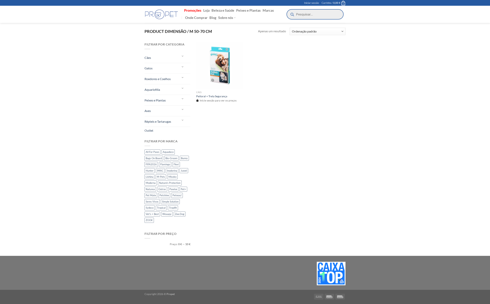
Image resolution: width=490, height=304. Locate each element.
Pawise (173, 189)
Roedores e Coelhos (158, 79)
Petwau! (177, 195)
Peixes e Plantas (248, 10)
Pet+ (183, 189)
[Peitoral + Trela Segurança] (219, 65)
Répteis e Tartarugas (158, 121)
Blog (212, 18)
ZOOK (149, 220)
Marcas (268, 10)
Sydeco (150, 207)
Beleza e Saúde (223, 10)
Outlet (149, 130)
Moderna (151, 182)
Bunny (184, 158)
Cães (148, 57)
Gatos (149, 68)
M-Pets (161, 176)
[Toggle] (183, 56)
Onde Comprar (196, 18)
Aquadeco (168, 151)
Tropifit (173, 207)
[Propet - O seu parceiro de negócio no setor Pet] (161, 14)
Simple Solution (170, 201)
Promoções (192, 10)
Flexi (176, 164)
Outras (162, 189)
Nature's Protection (169, 182)
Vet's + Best (152, 214)
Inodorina (172, 170)
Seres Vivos (152, 201)
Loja (206, 10)
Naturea (150, 189)
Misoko (172, 176)
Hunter (150, 170)
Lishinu (149, 176)
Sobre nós (225, 18)
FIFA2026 (151, 164)
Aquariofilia (152, 89)
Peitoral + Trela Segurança (211, 96)
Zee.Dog (179, 214)
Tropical (161, 207)
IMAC (160, 170)
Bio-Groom (171, 158)
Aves (148, 111)
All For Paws (152, 151)
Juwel (184, 170)
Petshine (164, 195)
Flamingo (165, 164)
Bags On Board (154, 158)
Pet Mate (151, 195)
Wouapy (167, 214)
